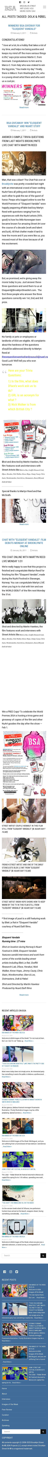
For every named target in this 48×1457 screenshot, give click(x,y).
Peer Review (7, 1410)
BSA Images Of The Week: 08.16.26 (13, 1136)
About (4, 1394)
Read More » (29, 1041)
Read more (24, 107)
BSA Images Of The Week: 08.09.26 (13, 1237)
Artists (34, 33)
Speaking (5, 1425)
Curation (5, 1415)
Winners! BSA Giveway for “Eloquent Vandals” (24, 27)
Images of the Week (10, 1404)
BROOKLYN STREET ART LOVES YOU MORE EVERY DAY (28, 8)
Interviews (6, 1399)
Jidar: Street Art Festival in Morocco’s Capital (19, 1169)
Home (4, 1388)
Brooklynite (7, 183)
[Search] (43, 1255)
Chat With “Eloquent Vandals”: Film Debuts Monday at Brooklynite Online (24, 543)
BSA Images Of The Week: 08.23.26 (13, 1033)
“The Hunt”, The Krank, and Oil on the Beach (18, 1203)
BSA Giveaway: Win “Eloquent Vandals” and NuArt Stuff (24, 124)
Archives (5, 1420)
